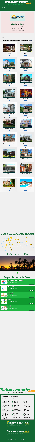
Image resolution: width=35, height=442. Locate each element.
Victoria (25, 416)
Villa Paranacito (16, 417)
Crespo (25, 401)
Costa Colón (9, 57)
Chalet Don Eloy (9, 178)
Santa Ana (26, 413)
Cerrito (4, 400)
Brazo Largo (16, 398)
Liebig (3, 408)
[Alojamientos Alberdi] (8, 97)
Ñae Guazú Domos (8, 118)
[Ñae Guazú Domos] (8, 127)
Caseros (26, 398)
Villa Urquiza (27, 417)
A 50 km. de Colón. (12, 307)
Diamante (4, 402)
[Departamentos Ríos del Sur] (25, 127)
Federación (15, 402)
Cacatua (26, 42)
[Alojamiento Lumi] (8, 172)
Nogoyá (4, 409)
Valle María (4, 416)
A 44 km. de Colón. (15, 281)
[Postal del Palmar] (25, 142)
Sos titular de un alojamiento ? (14, 34)
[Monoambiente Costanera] (25, 82)
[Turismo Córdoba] (17, 437)
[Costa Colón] (8, 67)
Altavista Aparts (9, 132)
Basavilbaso (5, 398)
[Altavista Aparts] (8, 142)
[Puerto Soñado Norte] (25, 157)
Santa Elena (5, 414)
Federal (25, 402)
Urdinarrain (26, 414)
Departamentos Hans (9, 42)
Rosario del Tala (27, 412)
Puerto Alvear (5, 412)
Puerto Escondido (25, 87)
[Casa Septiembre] (25, 112)
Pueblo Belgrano (17, 410)
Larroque (15, 406)
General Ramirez (17, 404)
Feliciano (4, 404)
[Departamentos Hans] (8, 52)
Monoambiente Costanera (25, 72)
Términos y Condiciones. (21, 439)
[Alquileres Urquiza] (8, 112)
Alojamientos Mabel (9, 148)
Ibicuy (25, 405)
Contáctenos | (11, 439)
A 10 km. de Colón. (12, 300)
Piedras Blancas (6, 410)
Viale (14, 416)
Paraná (25, 409)
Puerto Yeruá (16, 412)
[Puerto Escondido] (25, 97)
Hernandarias (16, 405)
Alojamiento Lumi (8, 163)
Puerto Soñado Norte (25, 148)
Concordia (15, 401)
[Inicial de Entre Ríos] (17, 5)
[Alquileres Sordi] (17, 22)
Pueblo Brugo (27, 410)
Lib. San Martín (27, 406)
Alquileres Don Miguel (26, 163)
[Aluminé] (25, 187)
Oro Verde (15, 409)
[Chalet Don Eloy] (8, 187)
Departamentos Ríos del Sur (25, 118)
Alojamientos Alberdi (9, 87)
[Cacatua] (25, 52)
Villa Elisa (4, 417)
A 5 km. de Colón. (12, 294)
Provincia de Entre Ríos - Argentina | (11, 438)
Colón (25, 400)
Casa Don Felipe (26, 57)
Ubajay (14, 414)
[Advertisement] (17, 212)
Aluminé (26, 178)
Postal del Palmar (26, 132)
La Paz (3, 406)
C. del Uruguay (5, 401)
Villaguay (4, 418)
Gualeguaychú (5, 405)
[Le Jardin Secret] (8, 82)
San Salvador (16, 413)
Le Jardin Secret (9, 72)
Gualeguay (26, 404)
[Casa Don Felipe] (25, 67)
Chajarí (14, 400)
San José (4, 413)
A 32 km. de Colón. (12, 287)
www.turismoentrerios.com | (27, 438)
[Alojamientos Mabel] (8, 157)
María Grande (27, 408)
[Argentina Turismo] (17, 428)
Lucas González (16, 408)
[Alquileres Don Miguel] (25, 172)
